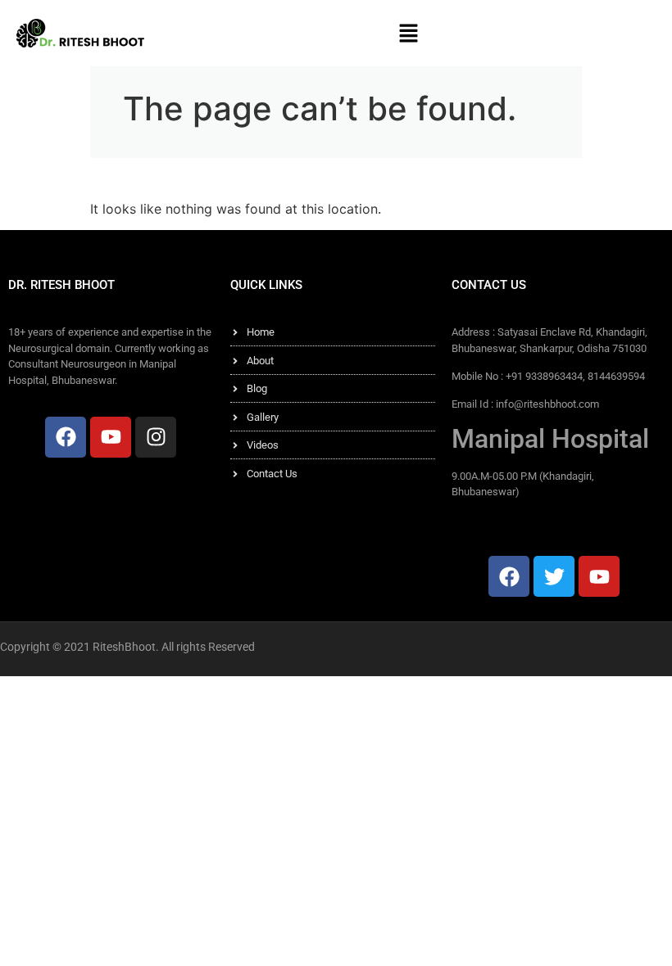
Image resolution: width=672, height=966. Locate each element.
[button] (408, 33)
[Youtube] (110, 437)
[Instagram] (155, 437)
